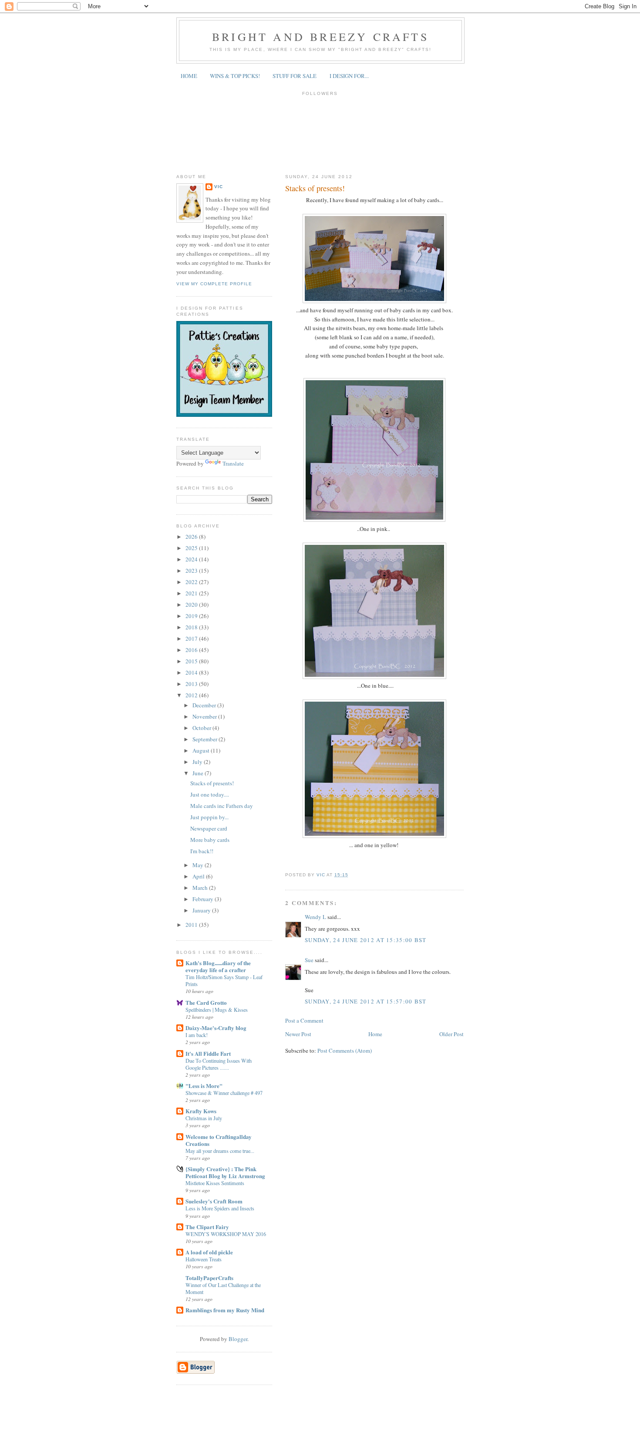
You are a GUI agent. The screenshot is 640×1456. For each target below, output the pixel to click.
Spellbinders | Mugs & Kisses (216, 1009)
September (205, 739)
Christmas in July (203, 1118)
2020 (192, 604)
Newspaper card (208, 828)
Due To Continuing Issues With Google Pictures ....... (218, 1064)
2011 (192, 925)
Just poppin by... (209, 817)
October (202, 728)
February (203, 899)
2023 (192, 570)
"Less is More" (203, 1085)
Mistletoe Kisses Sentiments (214, 1182)
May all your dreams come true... (219, 1150)
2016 (192, 650)
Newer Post (298, 1034)
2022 (192, 582)
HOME (189, 76)
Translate (233, 463)
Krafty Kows (200, 1111)
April (199, 876)
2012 (192, 695)
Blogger (238, 1339)
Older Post (451, 1034)
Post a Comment (304, 1020)
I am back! (196, 1034)
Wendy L (315, 917)
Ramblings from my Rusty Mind (224, 1310)
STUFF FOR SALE (295, 76)
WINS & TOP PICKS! (235, 76)
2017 (192, 638)
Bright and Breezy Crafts (320, 36)
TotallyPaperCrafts (209, 1278)
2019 (192, 616)
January (202, 910)
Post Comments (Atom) (344, 1050)
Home (375, 1034)
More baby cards (209, 840)
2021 (192, 593)
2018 (192, 627)
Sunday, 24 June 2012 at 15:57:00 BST (366, 1001)
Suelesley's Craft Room (214, 1201)
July (198, 762)
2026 (192, 537)
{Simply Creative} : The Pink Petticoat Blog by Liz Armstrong (225, 1172)
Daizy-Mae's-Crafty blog (215, 1028)
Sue (309, 960)
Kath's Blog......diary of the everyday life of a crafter (218, 966)
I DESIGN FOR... (349, 76)
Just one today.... (209, 794)
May (198, 865)
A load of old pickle (209, 1252)
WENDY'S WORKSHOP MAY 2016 (225, 1233)
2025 (192, 548)
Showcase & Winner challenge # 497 (224, 1092)
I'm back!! (201, 851)
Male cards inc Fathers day (221, 806)
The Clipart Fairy (207, 1227)
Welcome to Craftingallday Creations (218, 1140)
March (200, 888)
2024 (192, 559)
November (205, 716)
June (198, 773)
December (204, 705)
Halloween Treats (203, 1259)
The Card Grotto (206, 1002)
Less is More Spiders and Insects (219, 1208)
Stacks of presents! (212, 783)
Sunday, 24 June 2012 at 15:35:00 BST (366, 940)
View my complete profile (214, 283)
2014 (192, 672)
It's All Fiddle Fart (208, 1053)
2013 (192, 684)
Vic (218, 186)
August (201, 750)
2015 (192, 661)
